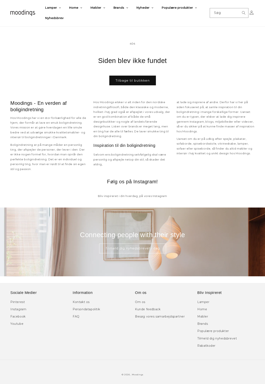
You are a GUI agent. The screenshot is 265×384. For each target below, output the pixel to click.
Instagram (18, 309)
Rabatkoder (206, 346)
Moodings (137, 374)
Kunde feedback (147, 309)
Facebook (18, 316)
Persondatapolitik (86, 309)
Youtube (16, 324)
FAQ (76, 316)
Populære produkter (213, 331)
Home (202, 309)
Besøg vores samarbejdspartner (160, 316)
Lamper (203, 302)
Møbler (202, 316)
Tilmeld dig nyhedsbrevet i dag (132, 248)
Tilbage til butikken (133, 80)
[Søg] (243, 12)
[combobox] (229, 13)
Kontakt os (81, 302)
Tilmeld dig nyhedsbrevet (217, 338)
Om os (140, 302)
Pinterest (17, 302)
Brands (202, 324)
